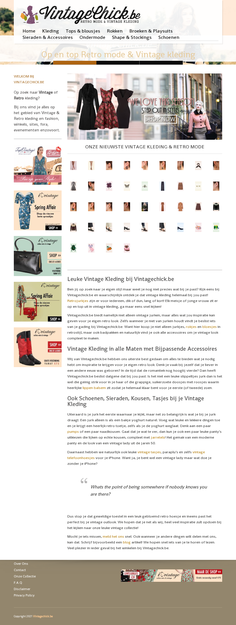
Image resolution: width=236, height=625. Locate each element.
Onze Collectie (25, 576)
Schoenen (168, 37)
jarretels (158, 437)
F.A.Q (18, 582)
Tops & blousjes (83, 31)
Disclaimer (22, 589)
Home (28, 31)
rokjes (191, 326)
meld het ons (113, 536)
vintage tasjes (149, 452)
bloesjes (209, 326)
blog (127, 542)
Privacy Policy (24, 595)
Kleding (50, 31)
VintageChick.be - (118, 63)
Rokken (115, 31)
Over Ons (21, 563)
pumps (73, 431)
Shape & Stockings (132, 37)
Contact (20, 570)
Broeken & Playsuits (151, 31)
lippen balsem (94, 387)
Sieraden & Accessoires (47, 37)
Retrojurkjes (77, 300)
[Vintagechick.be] (81, 12)
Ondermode (92, 37)
